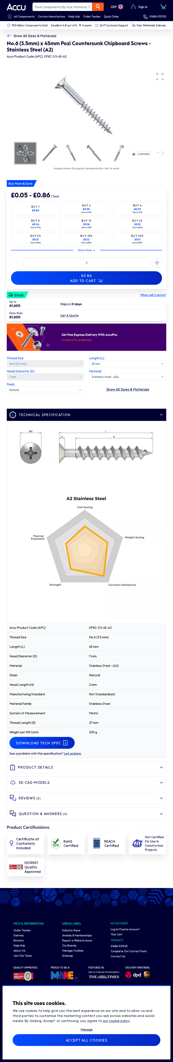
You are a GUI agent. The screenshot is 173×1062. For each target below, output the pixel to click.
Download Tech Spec (38, 743)
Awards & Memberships (77, 935)
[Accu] (16, 7)
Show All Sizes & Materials (35, 36)
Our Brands (69, 945)
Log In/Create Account (125, 929)
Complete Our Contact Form (129, 951)
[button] (160, 76)
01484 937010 (157, 16)
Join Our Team (23, 955)
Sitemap (67, 955)
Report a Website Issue (77, 940)
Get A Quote (69, 315)
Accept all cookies (86, 1040)
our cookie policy (116, 1021)
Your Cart (116, 934)
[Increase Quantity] (16, 263)
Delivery (19, 935)
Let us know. (72, 753)
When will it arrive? (153, 295)
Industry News (71, 930)
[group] (86, 106)
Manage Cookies (73, 950)
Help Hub (19, 945)
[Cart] (163, 7)
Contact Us (118, 956)
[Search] (98, 7)
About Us (20, 950)
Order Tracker (22, 930)
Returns (19, 940)
